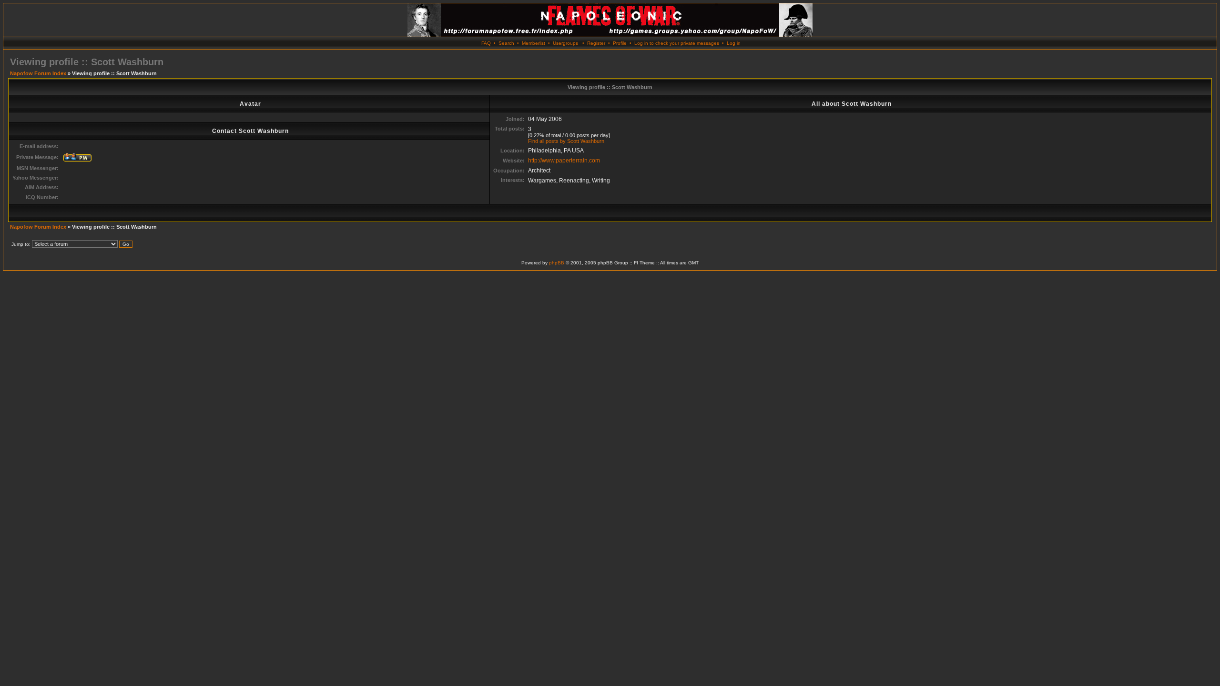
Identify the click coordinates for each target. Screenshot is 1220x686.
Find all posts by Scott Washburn (566, 141)
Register (596, 43)
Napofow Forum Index (38, 73)
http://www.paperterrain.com (564, 160)
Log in (734, 43)
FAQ (486, 43)
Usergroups (565, 43)
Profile (620, 43)
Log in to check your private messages (676, 43)
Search (506, 43)
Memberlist (533, 43)
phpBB (556, 262)
